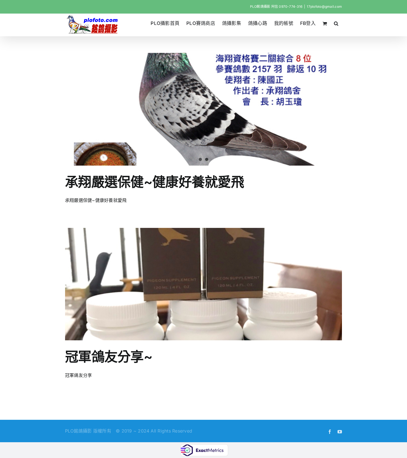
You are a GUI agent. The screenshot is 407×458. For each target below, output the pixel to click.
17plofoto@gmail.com (324, 6)
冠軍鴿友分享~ (108, 356)
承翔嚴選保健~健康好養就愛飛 (154, 182)
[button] (336, 23)
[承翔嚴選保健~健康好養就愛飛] (203, 109)
